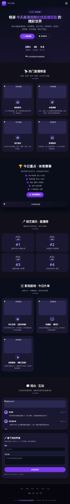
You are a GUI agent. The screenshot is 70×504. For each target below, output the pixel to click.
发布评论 (36, 470)
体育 (32, 489)
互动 (48, 489)
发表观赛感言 (36, 194)
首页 (21, 489)
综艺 (37, 489)
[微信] (29, 493)
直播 (27, 489)
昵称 (5, 445)
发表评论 (44, 36)
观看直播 (28, 36)
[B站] (41, 493)
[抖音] (37, 493)
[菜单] (66, 3)
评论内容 (7, 454)
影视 (43, 489)
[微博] (33, 493)
